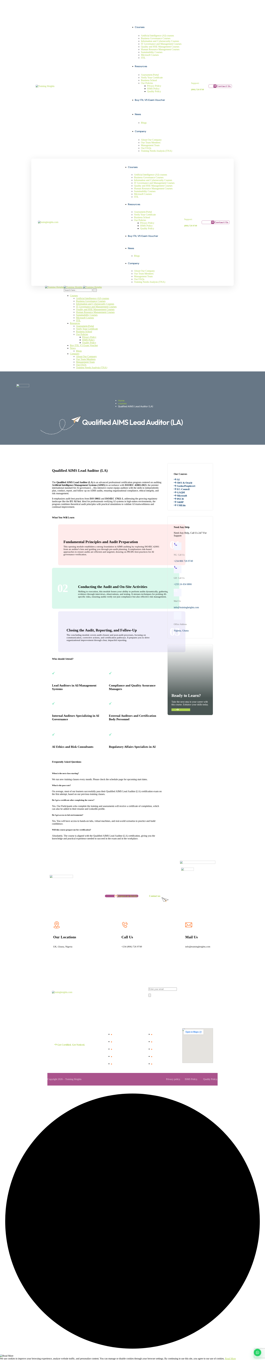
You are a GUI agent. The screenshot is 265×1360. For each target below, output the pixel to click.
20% (67, 9)
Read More (230, 1358)
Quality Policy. (210, 1079)
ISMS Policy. (191, 1079)
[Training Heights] (54, 287)
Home (121, 400)
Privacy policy (173, 1079)
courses (122, 403)
